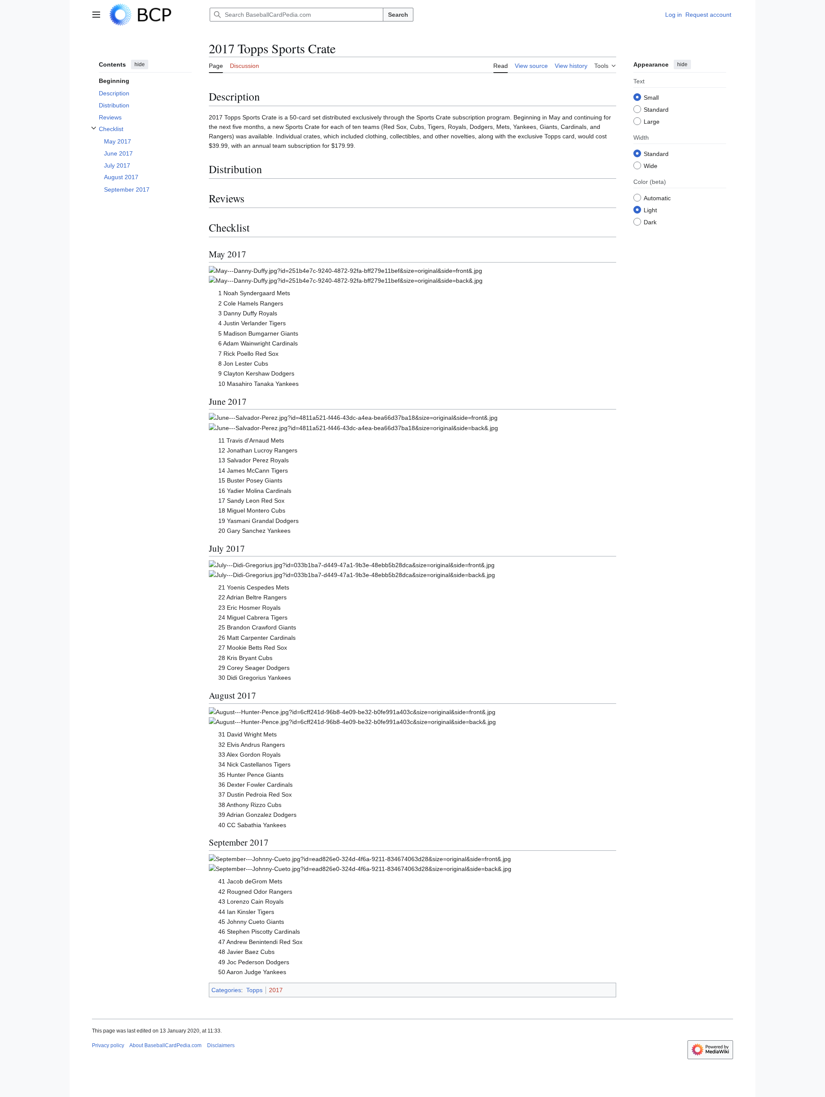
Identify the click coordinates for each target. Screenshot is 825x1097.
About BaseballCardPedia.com (165, 1045)
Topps (254, 990)
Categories (226, 990)
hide (139, 64)
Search (398, 14)
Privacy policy (108, 1045)
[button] (96, 14)
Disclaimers (221, 1045)
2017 (276, 990)
